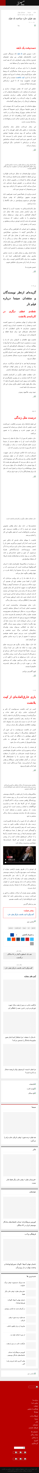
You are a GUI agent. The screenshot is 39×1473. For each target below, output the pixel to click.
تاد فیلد (19, 54)
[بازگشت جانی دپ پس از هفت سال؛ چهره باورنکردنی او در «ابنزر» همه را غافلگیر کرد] (31, 1345)
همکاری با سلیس (33, 1409)
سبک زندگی (34, 1434)
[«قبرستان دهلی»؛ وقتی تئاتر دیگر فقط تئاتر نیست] (19, 1165)
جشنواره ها (34, 1432)
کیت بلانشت (20, 77)
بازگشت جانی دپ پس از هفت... (15, 1343)
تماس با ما (35, 1403)
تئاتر (36, 1422)
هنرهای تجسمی (33, 1427)
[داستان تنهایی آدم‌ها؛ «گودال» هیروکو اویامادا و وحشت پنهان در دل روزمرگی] (19, 1250)
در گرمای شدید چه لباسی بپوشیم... (14, 1308)
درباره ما (35, 1400)
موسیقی (35, 1425)
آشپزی (36, 1440)
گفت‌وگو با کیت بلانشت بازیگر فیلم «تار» (20, 914)
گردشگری (35, 1443)
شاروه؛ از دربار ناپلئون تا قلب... (15, 1326)
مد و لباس (35, 1437)
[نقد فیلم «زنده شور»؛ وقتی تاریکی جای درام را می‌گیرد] (19, 1123)
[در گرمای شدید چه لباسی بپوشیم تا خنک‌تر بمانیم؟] (31, 1310)
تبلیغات (36, 1406)
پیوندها (36, 1412)
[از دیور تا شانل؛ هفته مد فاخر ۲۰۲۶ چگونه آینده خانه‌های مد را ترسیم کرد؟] (31, 1336)
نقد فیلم (10, 928)
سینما (24, 928)
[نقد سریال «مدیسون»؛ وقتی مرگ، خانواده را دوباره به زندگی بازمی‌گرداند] (31, 1284)
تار (28, 928)
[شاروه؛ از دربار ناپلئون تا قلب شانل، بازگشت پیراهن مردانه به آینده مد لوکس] (31, 1328)
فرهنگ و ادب (34, 1416)
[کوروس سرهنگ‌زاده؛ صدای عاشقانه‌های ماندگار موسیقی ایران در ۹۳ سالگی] (19, 1208)
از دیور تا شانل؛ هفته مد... (17, 1335)
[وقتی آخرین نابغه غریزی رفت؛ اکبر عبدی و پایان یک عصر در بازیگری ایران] (31, 1363)
